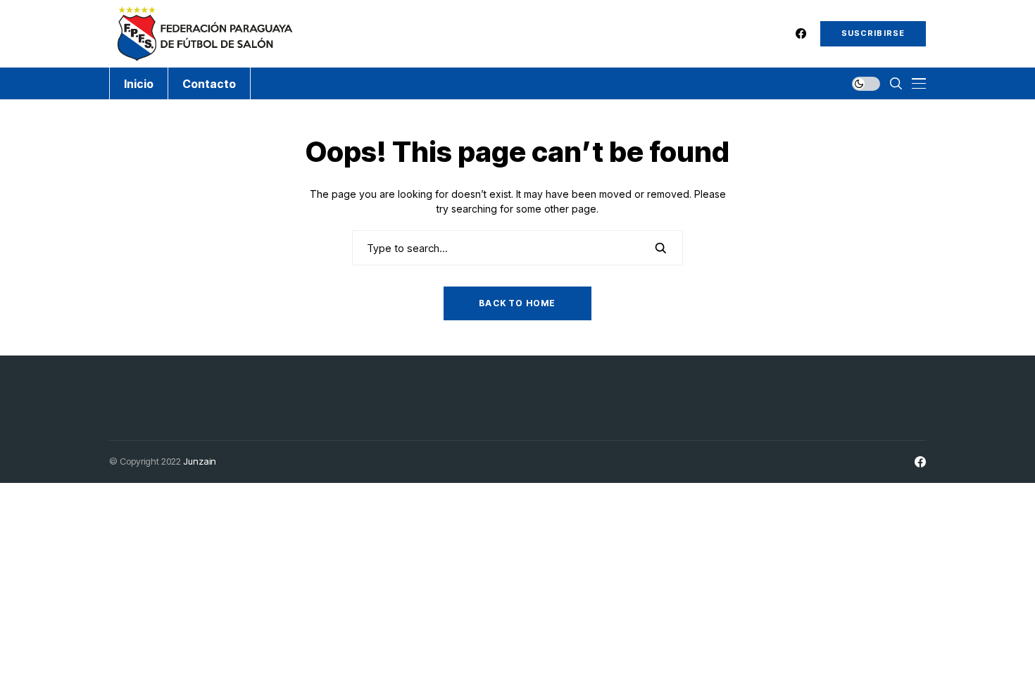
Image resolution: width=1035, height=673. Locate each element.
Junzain (199, 461)
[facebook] (801, 33)
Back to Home (517, 303)
